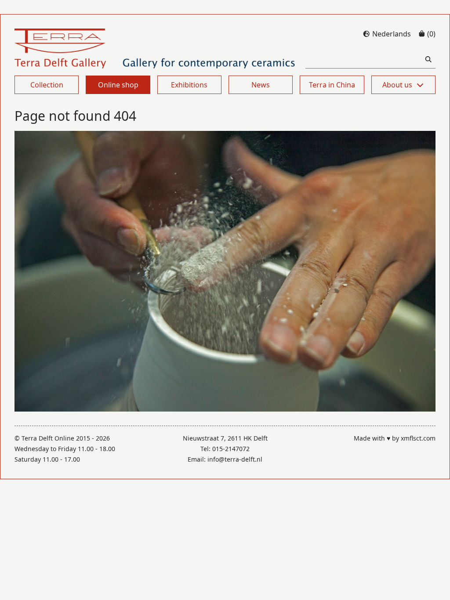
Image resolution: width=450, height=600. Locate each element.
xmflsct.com (418, 438)
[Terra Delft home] (155, 49)
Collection (46, 85)
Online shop (118, 85)
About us (397, 85)
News (260, 85)
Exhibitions (189, 85)
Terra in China (332, 85)
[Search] (428, 60)
